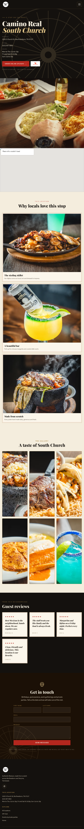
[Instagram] (4, 786)
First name (18, 706)
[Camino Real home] (5, 4)
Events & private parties (10, 817)
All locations (6, 811)
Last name (46, 706)
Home (4, 820)
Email (16, 715)
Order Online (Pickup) (16, 64)
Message (17, 725)
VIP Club (5, 814)
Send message (42, 742)
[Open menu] (79, 4)
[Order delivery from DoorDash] (35, 63)
